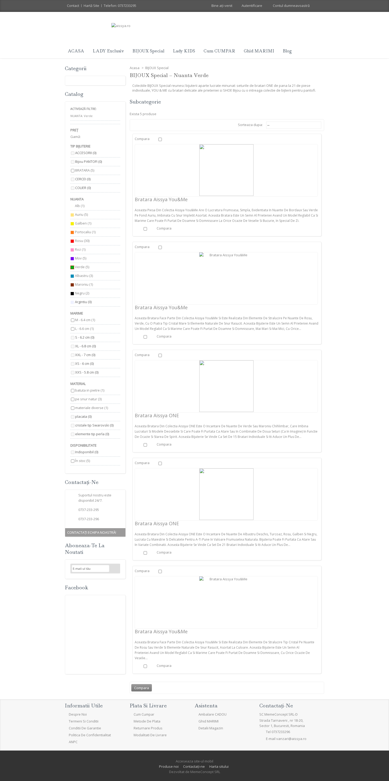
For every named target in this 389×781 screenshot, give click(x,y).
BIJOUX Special (148, 51)
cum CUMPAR (219, 51)
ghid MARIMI (259, 51)
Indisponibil (86, 452)
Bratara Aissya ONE (157, 415)
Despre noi (78, 714)
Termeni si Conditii (83, 721)
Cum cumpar (144, 714)
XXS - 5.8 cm (86, 372)
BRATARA (84, 170)
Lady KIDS (184, 51)
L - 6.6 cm (84, 328)
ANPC (73, 741)
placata (83, 416)
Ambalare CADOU (212, 714)
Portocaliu (85, 232)
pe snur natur (88, 399)
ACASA (76, 51)
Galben (83, 223)
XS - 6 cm (84, 363)
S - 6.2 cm (84, 337)
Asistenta (206, 705)
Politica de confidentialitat (90, 735)
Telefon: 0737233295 (120, 5)
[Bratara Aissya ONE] (226, 386)
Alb (79, 205)
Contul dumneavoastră (291, 5)
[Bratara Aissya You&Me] (226, 170)
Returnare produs (148, 728)
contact (73, 5)
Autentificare (252, 5)
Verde (82, 266)
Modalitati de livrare (150, 735)
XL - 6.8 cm (85, 346)
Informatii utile (84, 705)
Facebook (76, 587)
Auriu (81, 214)
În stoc (82, 460)
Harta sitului (219, 766)
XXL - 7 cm (85, 354)
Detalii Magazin (210, 728)
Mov (80, 258)
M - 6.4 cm (85, 319)
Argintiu (83, 301)
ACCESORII (85, 152)
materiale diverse (91, 407)
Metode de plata (147, 721)
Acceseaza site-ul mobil (194, 761)
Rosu (82, 240)
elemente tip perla (92, 434)
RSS (95, 753)
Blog (287, 51)
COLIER (83, 187)
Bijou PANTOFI (88, 161)
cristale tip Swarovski (94, 425)
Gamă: (75, 136)
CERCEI (83, 179)
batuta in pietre (89, 390)
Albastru (84, 275)
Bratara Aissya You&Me (161, 199)
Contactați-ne (194, 766)
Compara (142, 138)
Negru (82, 293)
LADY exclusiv (108, 51)
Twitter (83, 753)
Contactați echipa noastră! (91, 532)
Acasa (135, 67)
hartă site (91, 5)
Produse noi (169, 766)
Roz (80, 249)
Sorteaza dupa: (250, 124)
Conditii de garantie (85, 728)
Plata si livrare (148, 705)
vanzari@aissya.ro (291, 738)
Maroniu (84, 284)
